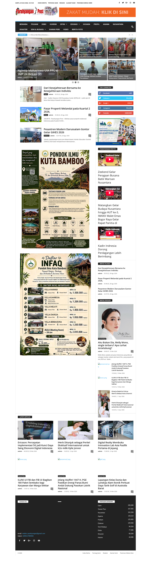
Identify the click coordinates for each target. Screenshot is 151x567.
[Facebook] (119, 3)
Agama (106, 24)
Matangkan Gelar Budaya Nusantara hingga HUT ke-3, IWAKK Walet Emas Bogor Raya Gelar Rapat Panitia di (109, 214)
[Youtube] (134, 3)
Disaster (23, 29)
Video (65, 29)
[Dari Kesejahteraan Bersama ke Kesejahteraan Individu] (30, 94)
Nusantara (118, 24)
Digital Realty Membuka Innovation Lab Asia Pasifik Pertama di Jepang (112, 445)
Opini (45, 94)
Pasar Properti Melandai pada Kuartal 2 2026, (67, 110)
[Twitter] (123, 3)
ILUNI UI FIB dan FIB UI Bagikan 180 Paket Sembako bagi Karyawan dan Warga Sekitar (122, 381)
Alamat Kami (71, 3)
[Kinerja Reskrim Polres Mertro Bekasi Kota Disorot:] (104, 398)
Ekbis (44, 24)
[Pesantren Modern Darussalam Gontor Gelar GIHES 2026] (30, 135)
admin (20, 77)
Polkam (34, 24)
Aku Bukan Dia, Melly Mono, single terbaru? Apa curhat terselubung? (113, 345)
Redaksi (62, 3)
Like (130, 93)
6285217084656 (28, 536)
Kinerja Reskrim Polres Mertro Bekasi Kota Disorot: (122, 392)
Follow (129, 98)
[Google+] (126, 3)
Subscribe (128, 113)
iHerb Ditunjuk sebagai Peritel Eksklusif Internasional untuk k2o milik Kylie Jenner (122, 405)
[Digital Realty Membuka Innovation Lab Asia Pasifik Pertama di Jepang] (115, 430)
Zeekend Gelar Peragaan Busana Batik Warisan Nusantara (108, 177)
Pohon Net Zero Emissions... (39, 35)
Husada (86, 24)
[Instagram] (130, 3)
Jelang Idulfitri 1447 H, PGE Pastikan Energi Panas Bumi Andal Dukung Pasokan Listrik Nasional (122, 367)
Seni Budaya (102, 339)
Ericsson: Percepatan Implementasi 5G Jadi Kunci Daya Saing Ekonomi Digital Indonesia (35, 445)
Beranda (23, 24)
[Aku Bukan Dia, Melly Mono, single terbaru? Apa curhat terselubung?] (115, 322)
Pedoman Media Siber (84, 3)
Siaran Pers (54, 29)
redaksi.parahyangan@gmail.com (33, 533)
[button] (132, 26)
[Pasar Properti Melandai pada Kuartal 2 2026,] (30, 114)
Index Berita (42, 3)
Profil (97, 24)
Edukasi (111, 52)
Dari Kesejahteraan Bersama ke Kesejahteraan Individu (62, 89)
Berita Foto (77, 29)
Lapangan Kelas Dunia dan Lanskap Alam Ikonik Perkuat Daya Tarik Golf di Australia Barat (114, 484)
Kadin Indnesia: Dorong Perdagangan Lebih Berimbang (109, 251)
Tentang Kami (53, 3)
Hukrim (53, 24)
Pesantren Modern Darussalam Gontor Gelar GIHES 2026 (66, 131)
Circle (129, 103)
